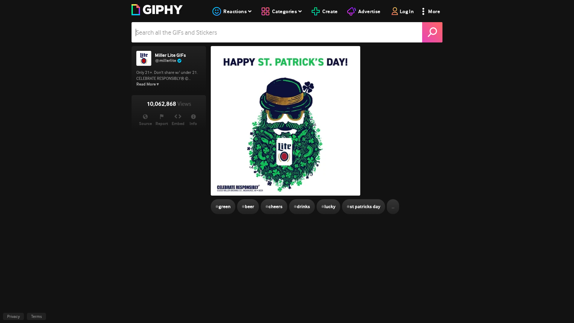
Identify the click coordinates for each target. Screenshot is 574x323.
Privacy (13, 316)
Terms (36, 316)
